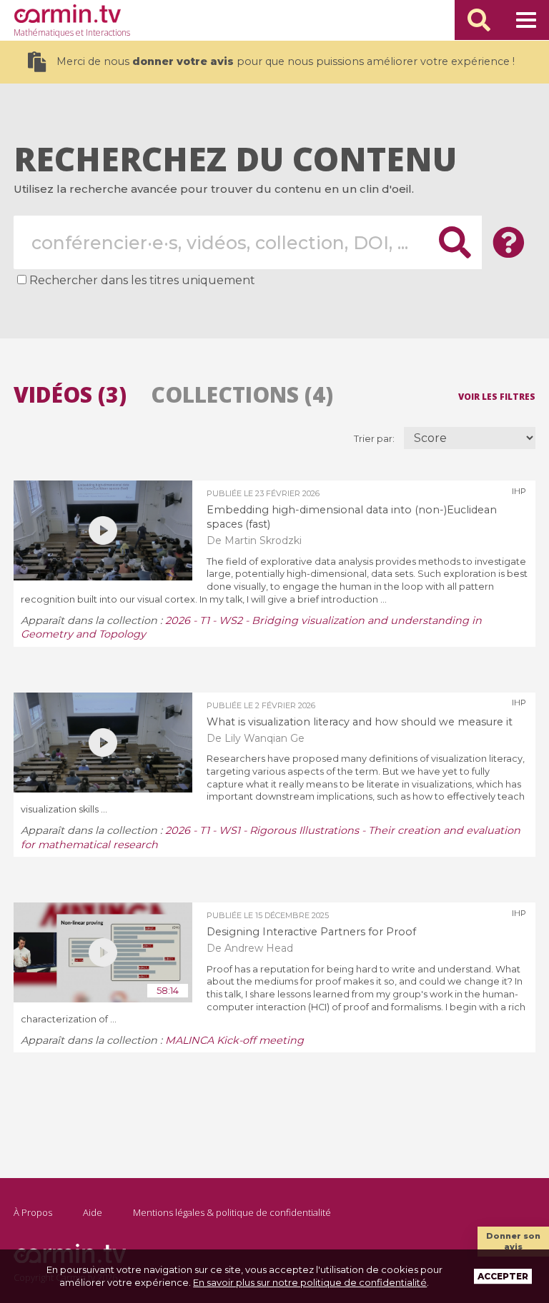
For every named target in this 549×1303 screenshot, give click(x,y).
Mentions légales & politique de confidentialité (232, 1212)
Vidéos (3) (70, 395)
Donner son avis (513, 1241)
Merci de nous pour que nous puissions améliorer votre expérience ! (285, 61)
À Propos (33, 1212)
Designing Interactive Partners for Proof (311, 931)
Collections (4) (242, 395)
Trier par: (375, 438)
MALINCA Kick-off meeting (234, 1040)
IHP (519, 491)
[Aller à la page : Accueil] (67, 13)
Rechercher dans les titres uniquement (142, 280)
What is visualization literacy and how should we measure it (360, 721)
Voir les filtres (496, 396)
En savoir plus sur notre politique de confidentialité (310, 1282)
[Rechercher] (479, 20)
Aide (92, 1212)
